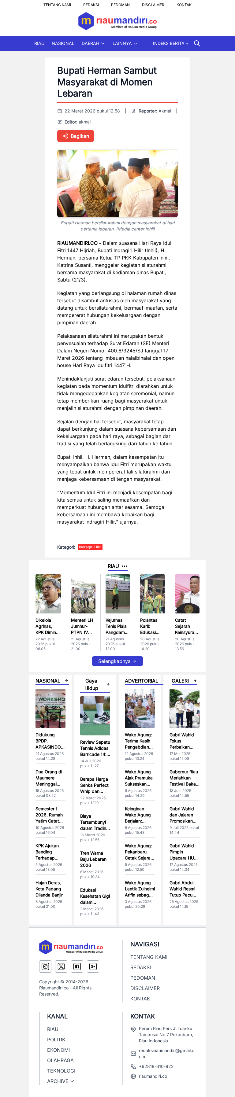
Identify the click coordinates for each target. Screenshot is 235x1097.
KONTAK (184, 3)
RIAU (39, 43)
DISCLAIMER (153, 3)
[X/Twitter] (61, 966)
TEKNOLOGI (61, 1071)
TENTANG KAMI (57, 3)
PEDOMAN (120, 3)
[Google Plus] (93, 966)
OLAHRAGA (60, 1060)
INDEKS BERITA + (170, 43)
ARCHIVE (58, 1081)
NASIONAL (63, 43)
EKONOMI (58, 1050)
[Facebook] (77, 966)
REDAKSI (91, 3)
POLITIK (56, 1039)
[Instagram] (45, 966)
